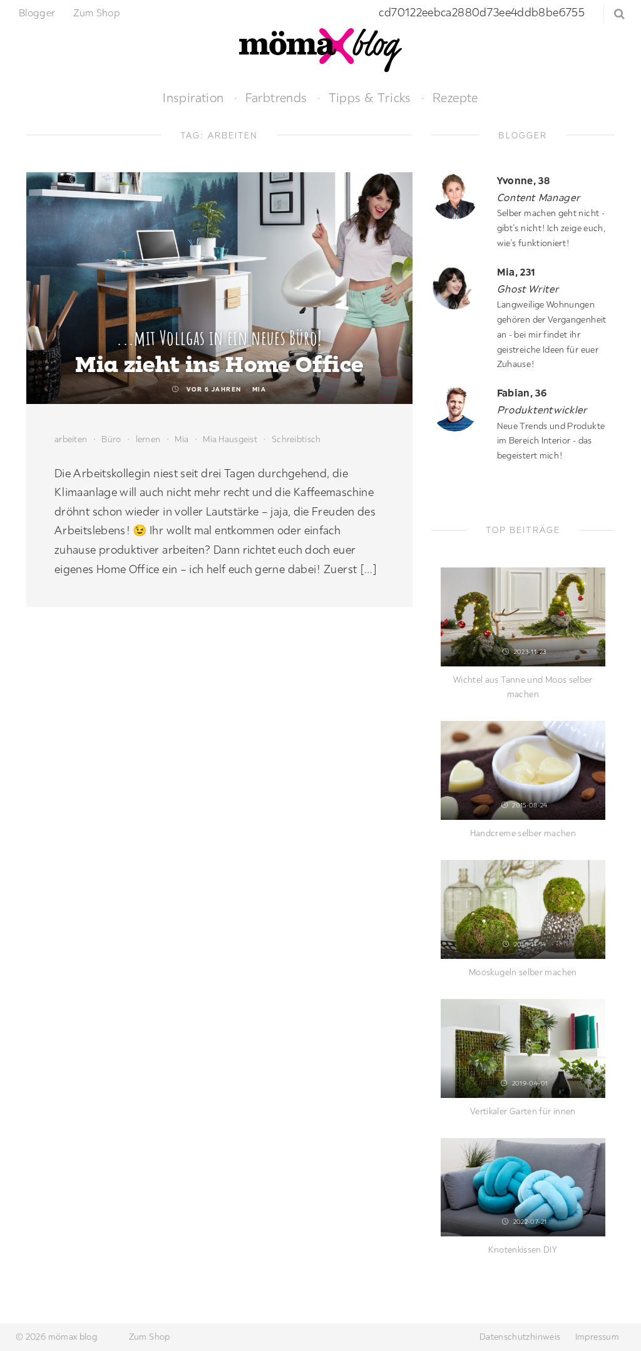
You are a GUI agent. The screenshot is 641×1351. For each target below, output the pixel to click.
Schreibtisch (296, 439)
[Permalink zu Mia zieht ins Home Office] (219, 288)
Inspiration (193, 97)
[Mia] (459, 287)
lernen (148, 439)
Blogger (37, 12)
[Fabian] (459, 408)
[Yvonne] (459, 195)
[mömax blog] (320, 48)
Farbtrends (276, 97)
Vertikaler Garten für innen (523, 1111)
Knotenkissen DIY (522, 1249)
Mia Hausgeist (230, 439)
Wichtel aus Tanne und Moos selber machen (523, 687)
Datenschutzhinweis (519, 1336)
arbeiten (70, 439)
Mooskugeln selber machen (523, 972)
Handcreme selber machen (523, 833)
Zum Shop (96, 12)
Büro (111, 439)
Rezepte (455, 97)
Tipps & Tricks (370, 97)
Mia (259, 389)
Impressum (597, 1336)
